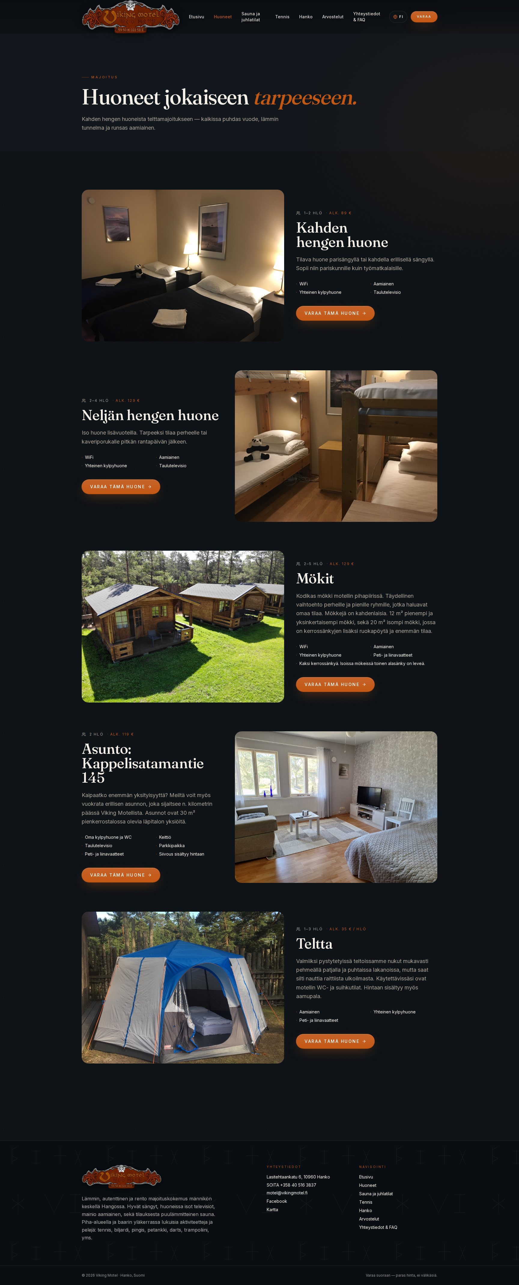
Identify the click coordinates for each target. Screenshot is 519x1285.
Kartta (272, 1209)
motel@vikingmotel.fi (287, 1192)
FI (401, 16)
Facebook (277, 1201)
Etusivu (196, 16)
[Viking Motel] (131, 17)
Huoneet (223, 16)
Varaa (424, 16)
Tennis (282, 16)
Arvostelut (333, 16)
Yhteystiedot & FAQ (366, 16)
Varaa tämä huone (332, 313)
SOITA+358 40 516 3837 (291, 1184)
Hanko (306, 16)
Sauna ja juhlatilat (250, 16)
